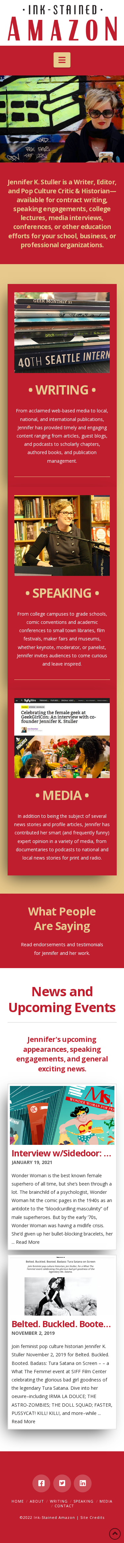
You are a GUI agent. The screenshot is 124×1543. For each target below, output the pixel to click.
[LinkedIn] (83, 1483)
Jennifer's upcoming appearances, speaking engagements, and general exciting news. (62, 1054)
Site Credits (92, 1517)
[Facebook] (41, 1483)
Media (106, 1501)
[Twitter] (62, 1483)
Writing (59, 1501)
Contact (64, 1505)
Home (18, 1501)
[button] (62, 60)
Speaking (83, 1501)
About (37, 1501)
